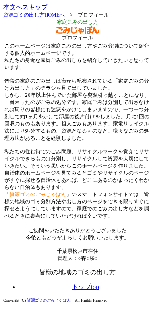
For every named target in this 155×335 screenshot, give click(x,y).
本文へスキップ (25, 7)
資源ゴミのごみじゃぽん (49, 300)
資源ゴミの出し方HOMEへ (34, 15)
